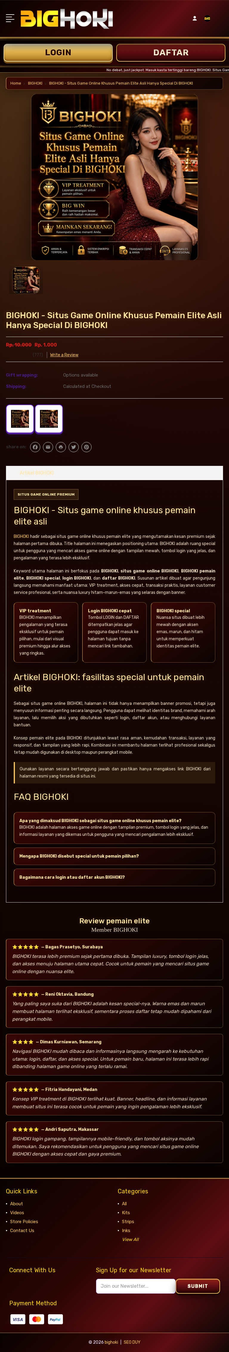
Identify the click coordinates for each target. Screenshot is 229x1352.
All (124, 1203)
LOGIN (58, 52)
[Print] (61, 447)
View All (130, 1239)
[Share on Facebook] (35, 447)
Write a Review (64, 354)
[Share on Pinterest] (86, 447)
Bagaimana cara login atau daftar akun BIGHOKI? (72, 877)
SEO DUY (132, 1342)
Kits (126, 1212)
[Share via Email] (48, 447)
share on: (16, 446)
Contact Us (22, 1230)
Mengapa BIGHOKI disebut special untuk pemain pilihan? (79, 856)
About (16, 1203)
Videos (17, 1212)
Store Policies (24, 1221)
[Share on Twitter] (74, 447)
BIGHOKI (21, 536)
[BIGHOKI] (207, 22)
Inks (126, 1230)
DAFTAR (171, 52)
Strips (128, 1221)
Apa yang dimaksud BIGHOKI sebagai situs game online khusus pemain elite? (100, 820)
